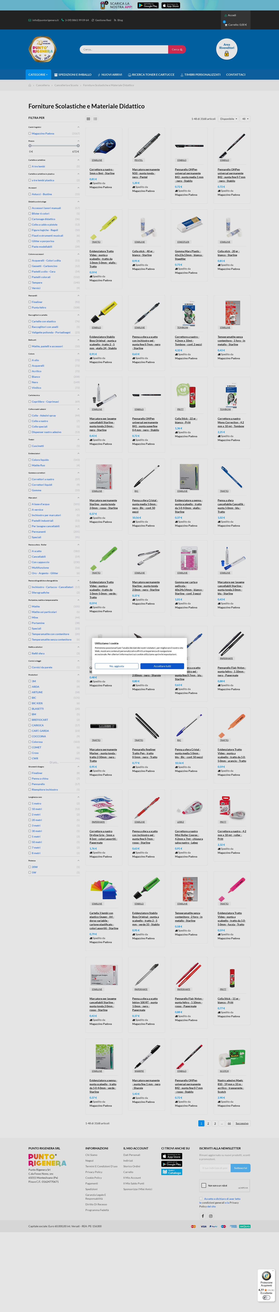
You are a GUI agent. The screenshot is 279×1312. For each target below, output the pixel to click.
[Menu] (273, 1271)
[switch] (266, 1297)
